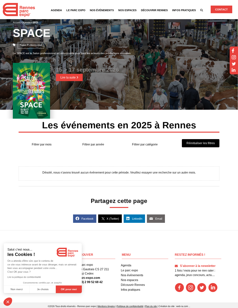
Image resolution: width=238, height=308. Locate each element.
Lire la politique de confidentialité (24, 277)
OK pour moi (69, 289)
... (189, 306)
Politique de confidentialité (130, 306)
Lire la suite (68, 77)
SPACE (31, 33)
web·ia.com (182, 306)
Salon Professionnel (31, 45)
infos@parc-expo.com (84, 277)
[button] (201, 10)
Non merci (17, 289)
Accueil (16, 22)
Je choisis (43, 289)
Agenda (26, 22)
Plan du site (151, 306)
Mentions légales (106, 306)
